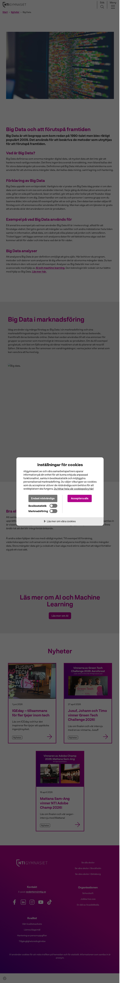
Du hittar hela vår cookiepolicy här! (74, 488)
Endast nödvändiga (43, 498)
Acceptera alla (79, 498)
